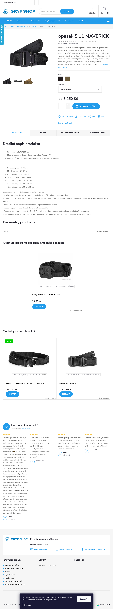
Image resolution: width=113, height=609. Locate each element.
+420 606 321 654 (65, 549)
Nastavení (28, 605)
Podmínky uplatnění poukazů (15, 584)
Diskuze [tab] (43, 133)
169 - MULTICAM (34, 375)
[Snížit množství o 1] (68, 107)
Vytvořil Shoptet (105, 604)
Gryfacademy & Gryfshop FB (95, 549)
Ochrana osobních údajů (13, 581)
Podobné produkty (96, 133)
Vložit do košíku (88, 106)
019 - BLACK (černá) (45, 286)
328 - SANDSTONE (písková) (64, 286)
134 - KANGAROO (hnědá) (91, 375)
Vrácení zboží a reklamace (14, 568)
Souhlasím (84, 599)
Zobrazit (39, 307)
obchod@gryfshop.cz (41, 549)
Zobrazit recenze (27, 428)
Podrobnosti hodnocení (88, 41)
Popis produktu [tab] (16, 133)
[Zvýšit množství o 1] (68, 104)
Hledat (67, 11)
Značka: (65, 123)
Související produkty (68, 133)
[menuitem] (8, 21)
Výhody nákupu (10, 575)
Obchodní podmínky (9, 3)
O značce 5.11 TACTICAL (47, 565)
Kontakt (7, 572)
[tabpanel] (56, 280)
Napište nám (9, 578)
